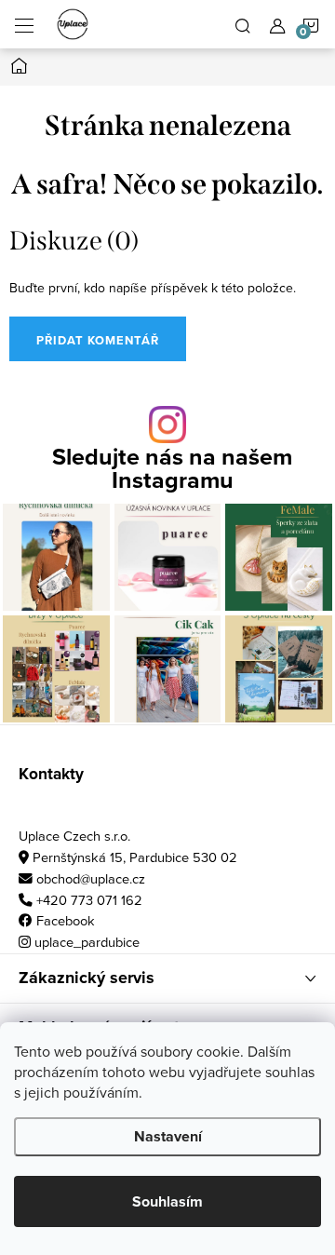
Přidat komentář (97, 340)
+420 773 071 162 (89, 900)
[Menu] (24, 24)
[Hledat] (243, 24)
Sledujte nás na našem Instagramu (172, 468)
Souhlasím (167, 1201)
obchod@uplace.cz (90, 878)
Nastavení (168, 1136)
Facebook (65, 920)
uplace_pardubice (87, 941)
